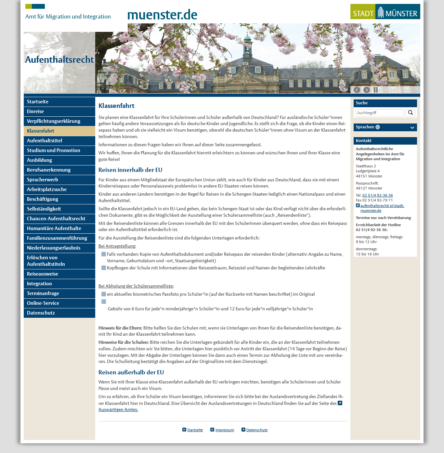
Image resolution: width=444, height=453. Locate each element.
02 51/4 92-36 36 (377, 195)
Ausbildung (39, 160)
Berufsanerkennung (49, 170)
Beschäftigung (42, 199)
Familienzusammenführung (57, 238)
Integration (39, 283)
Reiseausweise (42, 274)
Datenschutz (41, 313)
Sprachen (365, 126)
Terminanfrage (43, 293)
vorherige (357, 90)
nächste (366, 90)
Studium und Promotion (53, 150)
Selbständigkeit (44, 209)
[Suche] (410, 113)
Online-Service (43, 303)
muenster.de (162, 14)
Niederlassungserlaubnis (53, 248)
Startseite (37, 101)
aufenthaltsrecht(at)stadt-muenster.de (382, 208)
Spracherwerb (42, 179)
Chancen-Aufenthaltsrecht (56, 218)
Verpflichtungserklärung (53, 121)
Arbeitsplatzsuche (47, 189)
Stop (375, 89)
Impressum (224, 430)
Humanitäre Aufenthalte (54, 228)
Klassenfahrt (40, 131)
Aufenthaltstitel (44, 140)
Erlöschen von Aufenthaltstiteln (46, 261)
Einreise (35, 111)
